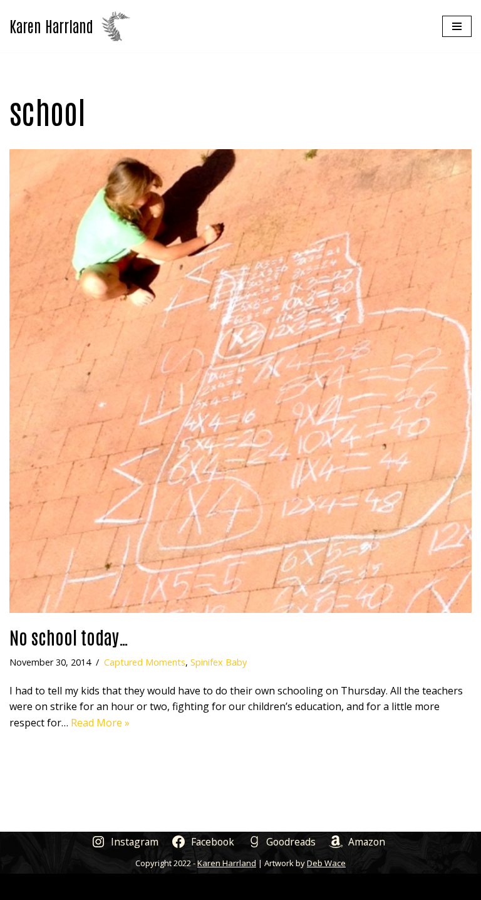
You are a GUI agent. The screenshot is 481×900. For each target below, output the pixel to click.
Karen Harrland (226, 863)
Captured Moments (144, 662)
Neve (180, 886)
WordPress (287, 886)
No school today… (69, 636)
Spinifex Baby (218, 662)
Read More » (100, 723)
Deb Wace (326, 863)
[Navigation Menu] (457, 26)
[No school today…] (240, 381)
